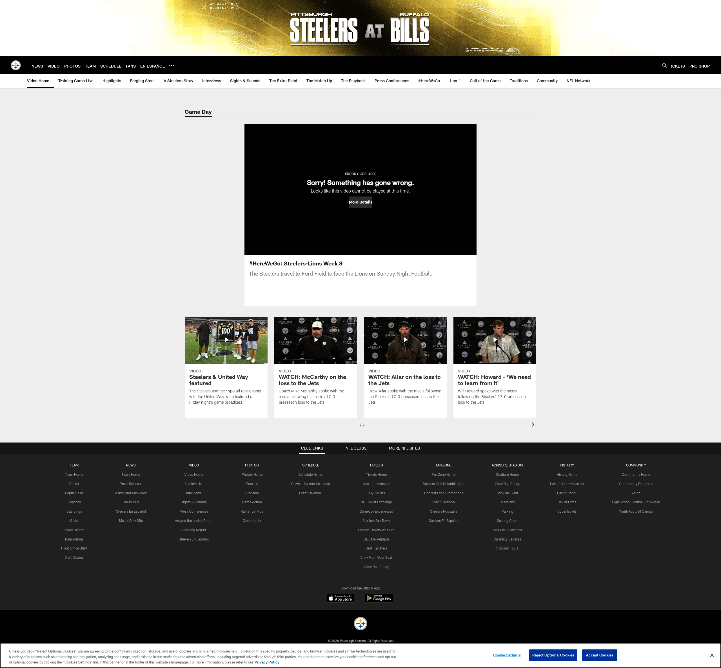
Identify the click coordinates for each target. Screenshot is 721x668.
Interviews (193, 493)
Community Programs (636, 484)
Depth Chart (74, 493)
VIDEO (194, 465)
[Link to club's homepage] (16, 65)
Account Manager (376, 484)
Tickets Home (376, 474)
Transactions (74, 539)
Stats (74, 520)
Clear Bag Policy (376, 567)
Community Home (636, 474)
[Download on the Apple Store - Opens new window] (340, 599)
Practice (252, 484)
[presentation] (534, 425)
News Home (131, 474)
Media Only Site (131, 520)
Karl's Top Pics (252, 511)
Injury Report (74, 530)
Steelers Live (193, 484)
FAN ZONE (443, 465)
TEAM (74, 465)
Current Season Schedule (310, 484)
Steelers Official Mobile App (443, 484)
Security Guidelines (507, 530)
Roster (74, 484)
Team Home (74, 474)
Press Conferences (194, 511)
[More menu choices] (171, 65)
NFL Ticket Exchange (376, 502)
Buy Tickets (376, 493)
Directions (507, 502)
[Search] (664, 65)
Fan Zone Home (443, 474)
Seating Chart (507, 520)
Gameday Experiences (376, 511)
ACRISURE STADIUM (507, 465)
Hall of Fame (567, 502)
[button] (360, 202)
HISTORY (567, 465)
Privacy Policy (267, 662)
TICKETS (376, 465)
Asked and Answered (131, 493)
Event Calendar (310, 493)
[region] (360, 655)
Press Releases (131, 484)
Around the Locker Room (194, 520)
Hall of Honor (567, 493)
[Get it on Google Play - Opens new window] (379, 601)
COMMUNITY (636, 465)
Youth (635, 493)
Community (252, 520)
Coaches (74, 502)
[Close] (712, 655)
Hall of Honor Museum (567, 484)
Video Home (193, 474)
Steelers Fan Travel (376, 520)
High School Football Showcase (636, 502)
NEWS (131, 465)
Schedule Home (310, 474)
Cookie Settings (507, 655)
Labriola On (131, 502)
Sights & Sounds (194, 502)
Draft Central (74, 557)
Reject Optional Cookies (553, 655)
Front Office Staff (74, 548)
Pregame (252, 493)
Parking (507, 511)
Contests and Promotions (443, 493)
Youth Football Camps (636, 511)
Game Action (252, 502)
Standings (74, 511)
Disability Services (507, 539)
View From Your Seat (376, 557)
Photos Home (252, 474)
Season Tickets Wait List (376, 530)
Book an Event (507, 493)
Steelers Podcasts (443, 511)
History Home (567, 474)
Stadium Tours (507, 548)
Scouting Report (193, 530)
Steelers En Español (131, 511)
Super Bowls (567, 511)
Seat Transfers (376, 548)
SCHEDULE (310, 465)
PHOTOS (252, 465)
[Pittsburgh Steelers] (360, 624)
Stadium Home (507, 474)
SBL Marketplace (376, 539)
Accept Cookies (599, 655)
